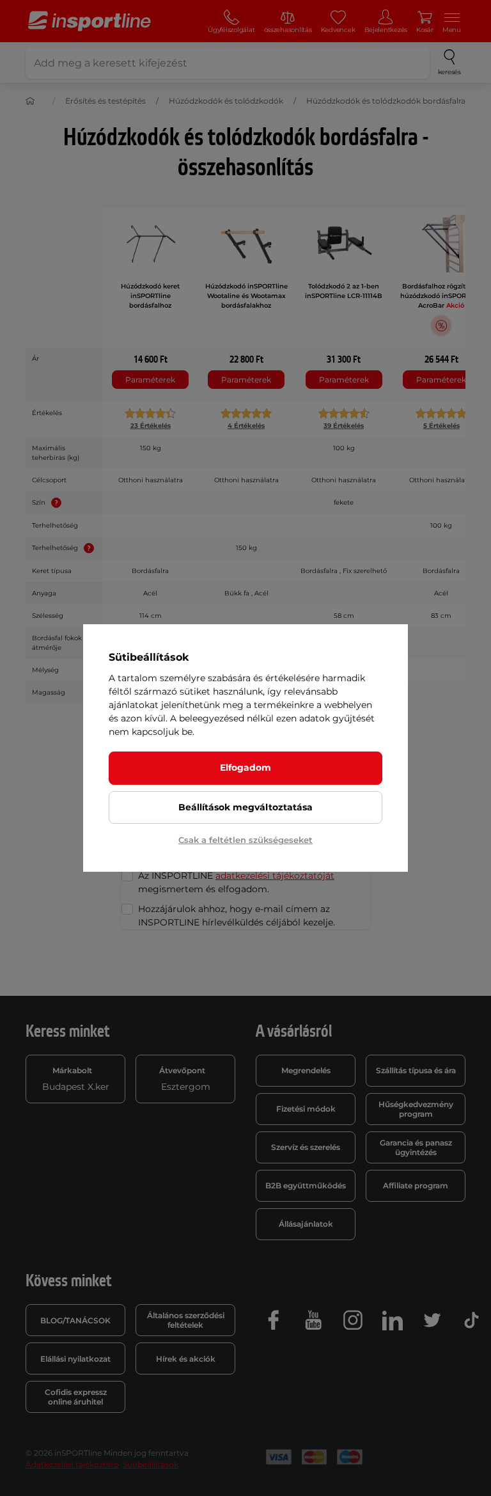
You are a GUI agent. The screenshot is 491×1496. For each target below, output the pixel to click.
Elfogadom (245, 767)
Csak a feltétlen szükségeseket (245, 840)
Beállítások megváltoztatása (245, 807)
